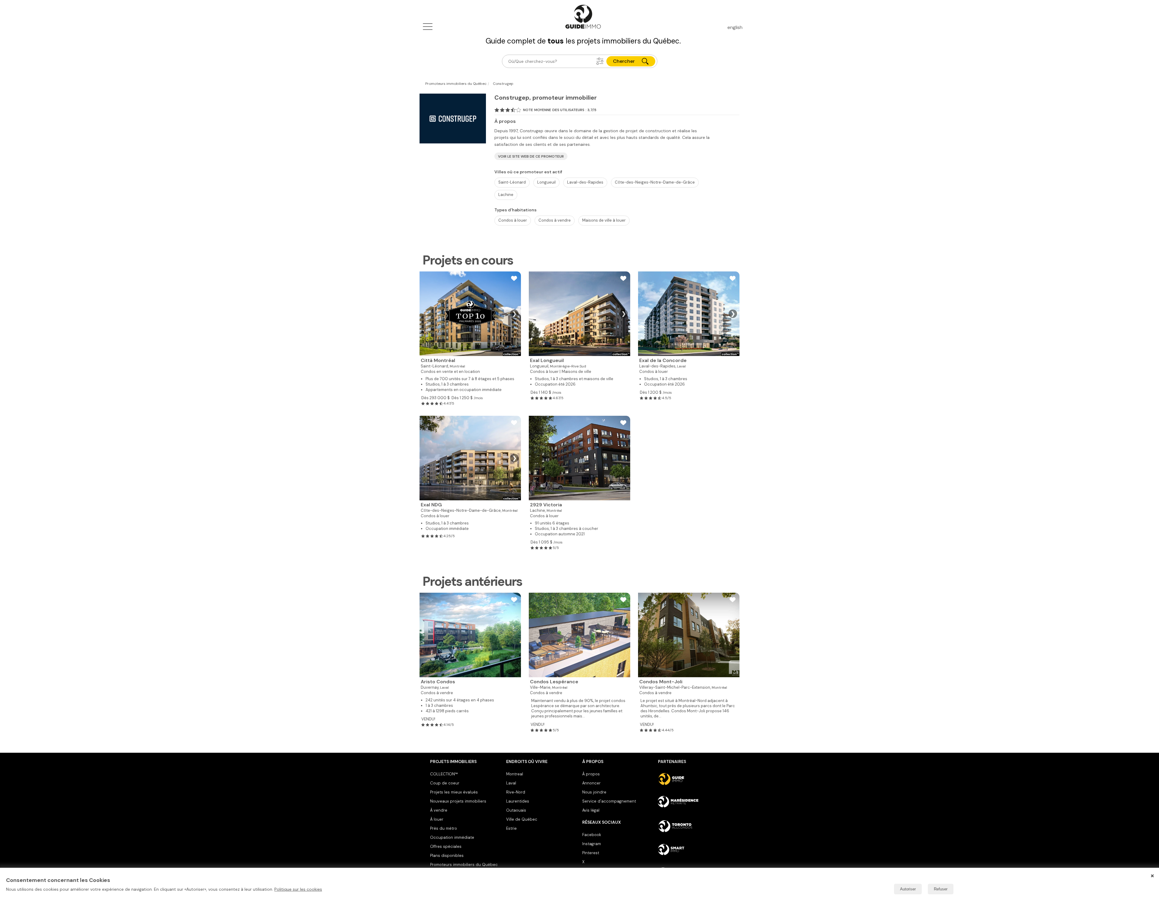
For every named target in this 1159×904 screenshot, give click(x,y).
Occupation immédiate (452, 837)
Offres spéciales (445, 846)
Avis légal (590, 810)
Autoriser (908, 889)
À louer (436, 819)
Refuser (940, 889)
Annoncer (591, 783)
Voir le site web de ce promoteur (531, 156)
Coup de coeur (444, 783)
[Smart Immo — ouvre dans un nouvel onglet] (693, 849)
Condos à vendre (554, 220)
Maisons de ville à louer (604, 220)
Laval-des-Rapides (585, 182)
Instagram (591, 843)
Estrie (511, 828)
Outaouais (516, 810)
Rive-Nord (515, 792)
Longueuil (546, 182)
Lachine (505, 194)
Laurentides (517, 801)
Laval (511, 783)
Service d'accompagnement (609, 801)
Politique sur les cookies (298, 889)
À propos (591, 774)
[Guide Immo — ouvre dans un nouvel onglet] (693, 779)
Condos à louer (512, 220)
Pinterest (590, 852)
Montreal (514, 774)
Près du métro (443, 828)
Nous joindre (594, 792)
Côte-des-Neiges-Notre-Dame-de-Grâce (655, 182)
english (734, 27)
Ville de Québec (521, 819)
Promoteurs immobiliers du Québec (464, 864)
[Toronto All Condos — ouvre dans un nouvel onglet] (693, 826)
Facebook (591, 834)
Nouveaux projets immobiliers (458, 801)
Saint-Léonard (512, 182)
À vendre (438, 810)
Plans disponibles (447, 855)
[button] (600, 61)
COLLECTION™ (444, 774)
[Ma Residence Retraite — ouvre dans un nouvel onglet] (693, 802)
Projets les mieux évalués (454, 792)
